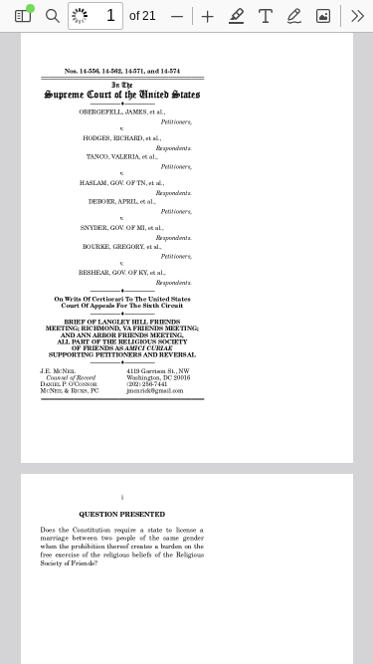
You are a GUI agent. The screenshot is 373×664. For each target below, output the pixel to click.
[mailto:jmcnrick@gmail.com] (157, 390)
